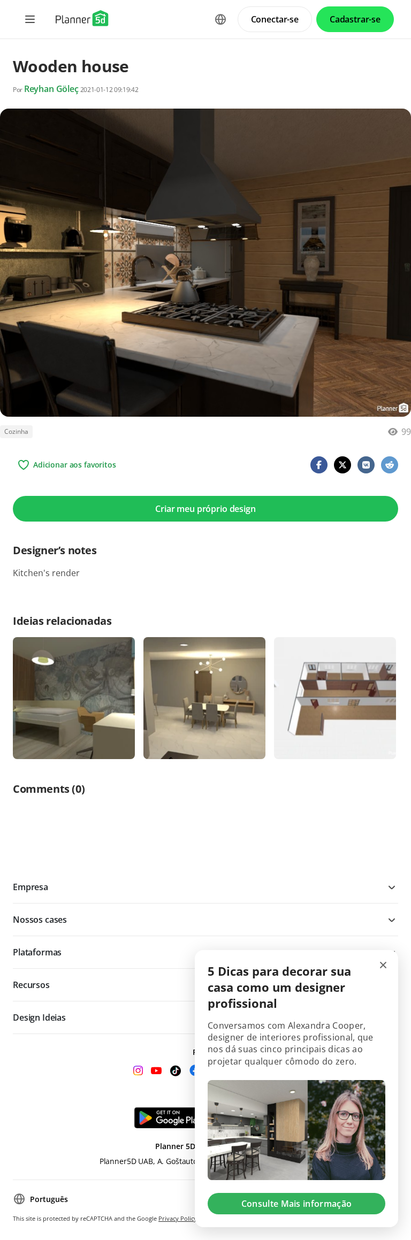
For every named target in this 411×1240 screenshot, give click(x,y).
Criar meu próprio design (205, 509)
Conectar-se (275, 19)
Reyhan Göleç (51, 89)
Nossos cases (40, 919)
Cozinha (16, 431)
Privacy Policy (177, 1218)
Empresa (30, 887)
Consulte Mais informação (296, 1204)
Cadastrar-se (355, 19)
